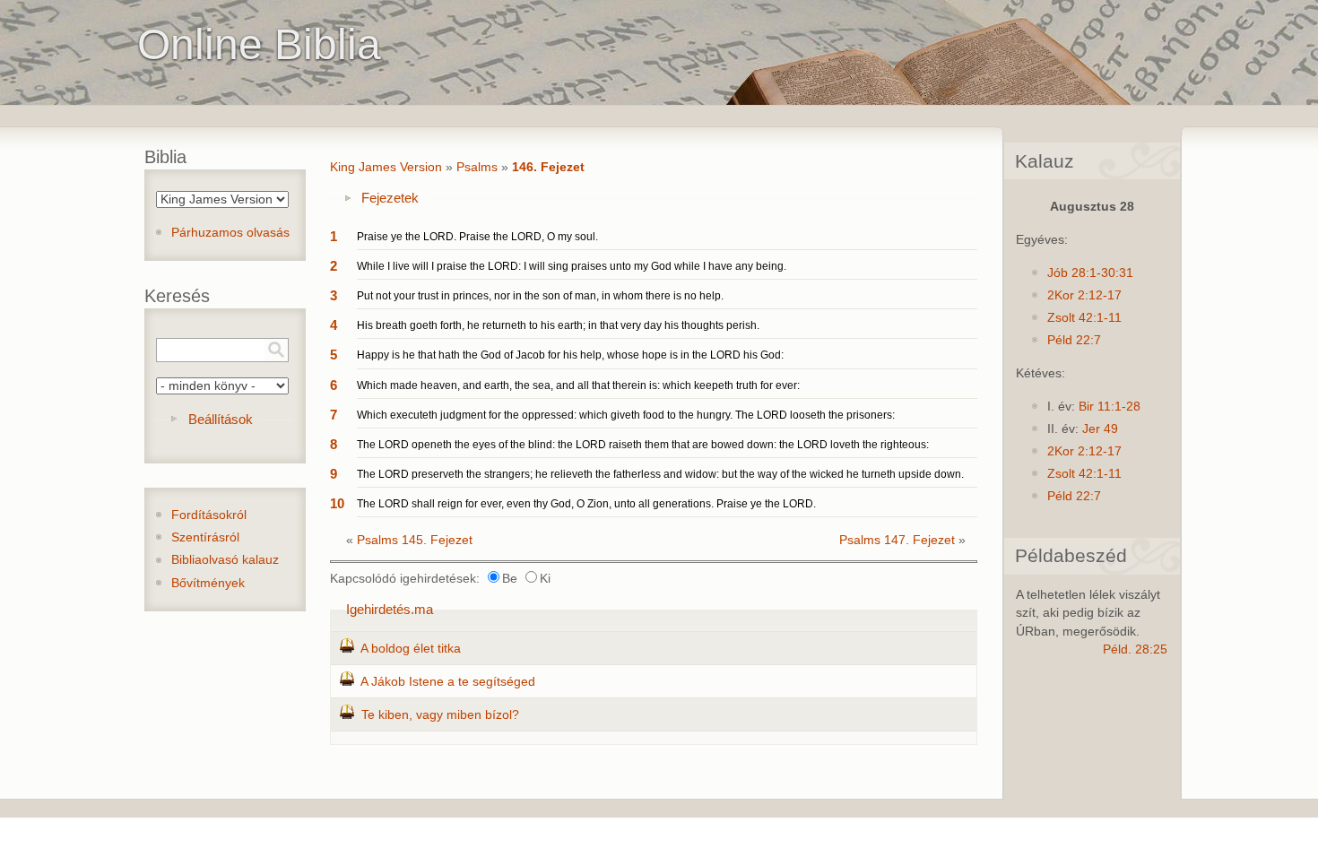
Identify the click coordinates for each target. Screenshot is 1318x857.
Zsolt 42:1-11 (1084, 318)
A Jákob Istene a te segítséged (447, 681)
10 (337, 503)
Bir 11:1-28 (1109, 406)
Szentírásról (205, 537)
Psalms (477, 167)
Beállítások (220, 419)
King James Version (386, 167)
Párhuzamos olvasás (230, 232)
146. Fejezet (548, 167)
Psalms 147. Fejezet (897, 540)
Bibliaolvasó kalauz (225, 560)
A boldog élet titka (410, 648)
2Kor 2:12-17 (1084, 295)
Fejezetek (390, 197)
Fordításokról (209, 515)
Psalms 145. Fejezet (415, 540)
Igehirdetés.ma (389, 609)
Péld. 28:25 (1135, 649)
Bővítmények (208, 583)
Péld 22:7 (1074, 340)
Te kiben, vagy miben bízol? (440, 715)
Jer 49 (1100, 429)
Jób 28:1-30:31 (1090, 273)
